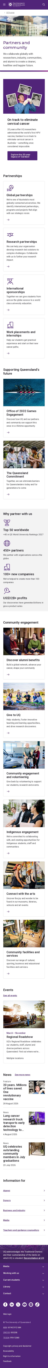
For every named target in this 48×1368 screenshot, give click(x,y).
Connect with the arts (21, 893)
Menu (4, 5)
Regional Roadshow (20, 1037)
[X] (18, 1305)
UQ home (10, 13)
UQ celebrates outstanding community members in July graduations (14, 1153)
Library (6, 1286)
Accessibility (8, 1351)
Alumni (6, 1190)
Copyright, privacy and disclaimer (17, 1346)
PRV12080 (14, 1338)
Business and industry (14, 1210)
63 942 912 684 (14, 1327)
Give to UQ (14, 715)
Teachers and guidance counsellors (21, 1230)
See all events (10, 995)
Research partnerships (22, 241)
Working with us (11, 1273)
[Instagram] (31, 1305)
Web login (7, 1314)
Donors (7, 1200)
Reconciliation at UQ (34, 1258)
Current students (11, 1280)
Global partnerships (20, 195)
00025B (14, 1332)
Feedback (7, 1361)
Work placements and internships (21, 333)
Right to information (12, 1356)
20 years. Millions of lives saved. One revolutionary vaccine (15, 1092)
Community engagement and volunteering (23, 775)
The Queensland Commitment (17, 474)
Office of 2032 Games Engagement (21, 412)
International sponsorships (16, 290)
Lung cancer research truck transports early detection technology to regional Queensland (14, 1123)
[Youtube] (24, 1305)
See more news (22, 1074)
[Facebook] (5, 1305)
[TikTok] (37, 1305)
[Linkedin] (12, 1305)
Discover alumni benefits (23, 660)
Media (6, 1220)
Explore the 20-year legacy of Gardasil (20, 155)
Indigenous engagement (22, 832)
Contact (7, 1293)
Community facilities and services (23, 954)
